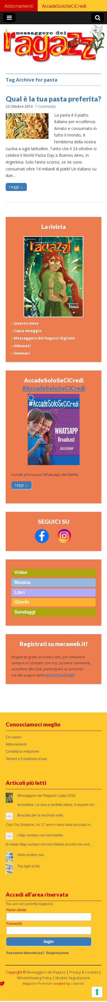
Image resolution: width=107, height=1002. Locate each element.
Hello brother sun (30, 855)
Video (20, 572)
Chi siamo (13, 737)
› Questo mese (25, 323)
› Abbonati (21, 345)
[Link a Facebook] (42, 541)
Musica (22, 582)
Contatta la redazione (22, 751)
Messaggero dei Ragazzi (46, 972)
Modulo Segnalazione (72, 977)
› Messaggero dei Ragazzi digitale (43, 338)
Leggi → (16, 186)
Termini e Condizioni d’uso (26, 759)
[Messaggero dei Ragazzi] (53, 46)
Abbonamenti (18, 6)
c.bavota (77, 983)
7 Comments (45, 106)
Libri (19, 592)
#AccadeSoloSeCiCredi (53, 388)
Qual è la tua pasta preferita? (53, 98)
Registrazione (57, 953)
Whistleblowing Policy (34, 977)
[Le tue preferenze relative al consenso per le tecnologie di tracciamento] (97, 992)
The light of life (28, 866)
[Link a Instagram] (64, 541)
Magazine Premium (38, 983)
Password (14, 924)
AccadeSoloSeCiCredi (64, 6)
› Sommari (20, 353)
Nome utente (16, 910)
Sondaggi (25, 612)
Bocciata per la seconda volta (40, 815)
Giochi (21, 602)
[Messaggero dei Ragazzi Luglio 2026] (54, 315)
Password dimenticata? (25, 953)
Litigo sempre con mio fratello (40, 835)
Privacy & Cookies (83, 972)
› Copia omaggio (26, 330)
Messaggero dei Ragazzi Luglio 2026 (46, 796)
